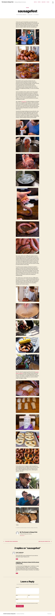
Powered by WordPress (20, 613)
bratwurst (18, 527)
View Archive (22, 535)
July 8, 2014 (30, 14)
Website (17, 599)
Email (29, 595)
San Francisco (28, 527)
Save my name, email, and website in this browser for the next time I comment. (27, 603)
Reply (17, 573)
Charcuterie (24, 101)
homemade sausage (23, 527)
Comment (17, 587)
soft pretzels (35, 527)
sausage (32, 527)
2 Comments (36, 14)
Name (17, 595)
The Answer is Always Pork (22, 14)
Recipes (27, 7)
